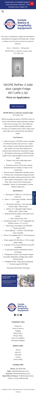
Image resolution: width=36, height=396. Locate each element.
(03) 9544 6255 (21, 369)
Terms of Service (18, 328)
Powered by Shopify (29, 389)
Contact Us (18, 326)
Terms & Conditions (18, 338)
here (28, 268)
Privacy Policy (18, 336)
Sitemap (18, 392)
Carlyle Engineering (17, 389)
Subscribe (18, 354)
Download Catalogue (18, 340)
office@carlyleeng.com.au (21, 373)
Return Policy (18, 333)
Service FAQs (18, 359)
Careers (18, 357)
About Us (18, 352)
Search (18, 350)
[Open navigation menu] (32, 3)
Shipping (18, 331)
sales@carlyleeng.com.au (20, 371)
